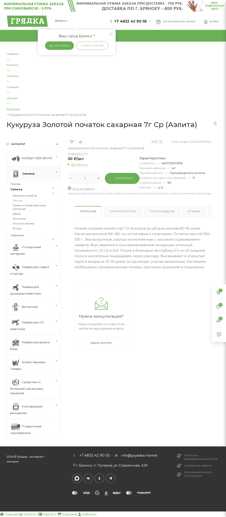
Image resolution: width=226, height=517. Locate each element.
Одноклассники (99, 478)
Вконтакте (88, 478)
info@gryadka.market (139, 455)
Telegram (110, 478)
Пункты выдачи (161, 211)
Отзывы (194, 211)
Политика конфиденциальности (200, 457)
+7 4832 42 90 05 (130, 21)
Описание (88, 211)
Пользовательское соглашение (198, 474)
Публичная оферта (198, 465)
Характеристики (123, 211)
